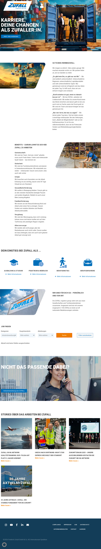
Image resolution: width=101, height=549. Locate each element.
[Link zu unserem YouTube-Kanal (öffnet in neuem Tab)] (11, 524)
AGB (75, 524)
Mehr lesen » (6, 461)
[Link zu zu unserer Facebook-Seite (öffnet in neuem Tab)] (16, 524)
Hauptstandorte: (25, 331)
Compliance (56, 524)
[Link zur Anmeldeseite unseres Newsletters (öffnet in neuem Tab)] (27, 524)
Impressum (67, 524)
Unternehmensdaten (61, 529)
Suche (64, 335)
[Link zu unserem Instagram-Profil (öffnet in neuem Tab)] (5, 524)
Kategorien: (5, 331)
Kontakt (73, 529)
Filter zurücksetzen (85, 335)
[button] (53, 6)
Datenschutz (84, 524)
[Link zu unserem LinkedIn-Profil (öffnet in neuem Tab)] (22, 524)
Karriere (82, 529)
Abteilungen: (42, 331)
